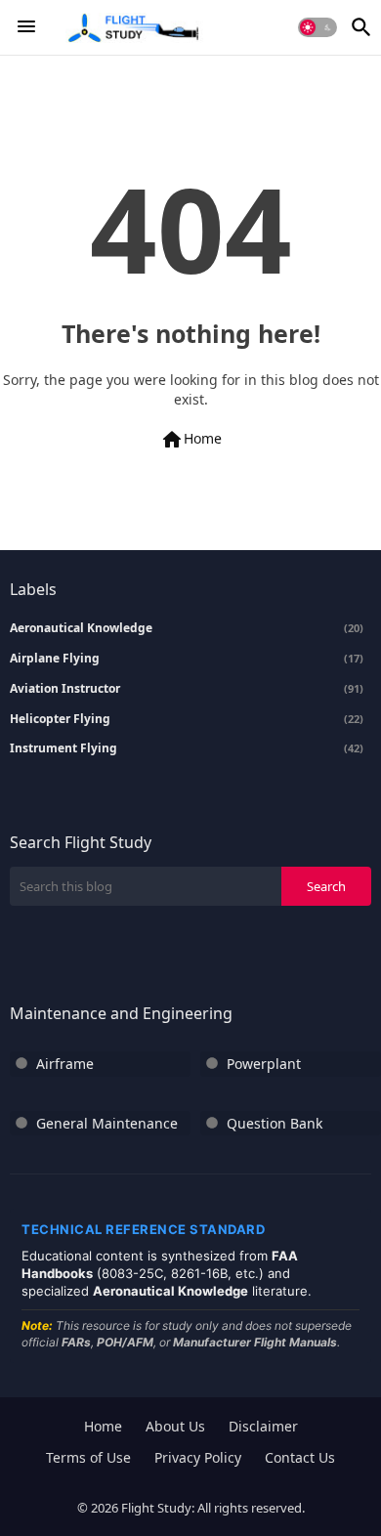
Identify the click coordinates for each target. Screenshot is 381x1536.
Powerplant (264, 1063)
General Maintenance (107, 1123)
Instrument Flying (186, 748)
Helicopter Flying (186, 719)
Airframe (65, 1063)
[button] (317, 27)
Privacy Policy (197, 1457)
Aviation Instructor (186, 689)
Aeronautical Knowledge (186, 628)
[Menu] (26, 27)
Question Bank (274, 1123)
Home (191, 439)
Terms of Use (88, 1457)
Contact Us (300, 1457)
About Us (175, 1426)
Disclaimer (263, 1426)
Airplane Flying (186, 658)
